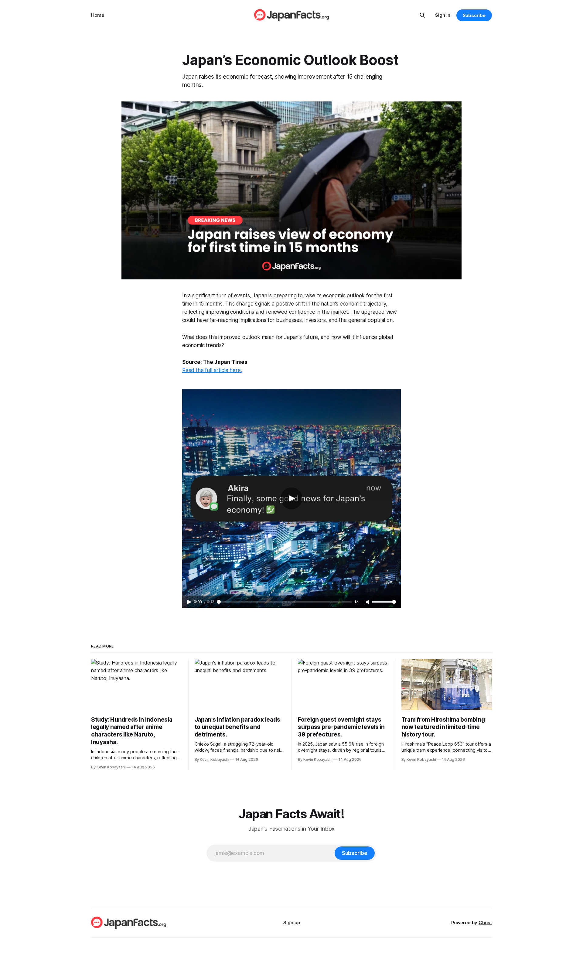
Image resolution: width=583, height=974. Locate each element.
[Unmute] (368, 602)
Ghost (485, 922)
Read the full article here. (212, 370)
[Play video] (291, 498)
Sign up (291, 922)
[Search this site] (422, 15)
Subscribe (474, 15)
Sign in (442, 15)
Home (97, 15)
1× (356, 602)
